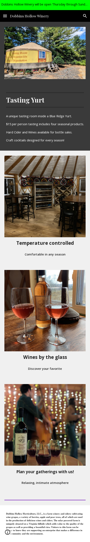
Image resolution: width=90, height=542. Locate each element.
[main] (45, 100)
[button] (5, 16)
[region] (45, 5)
